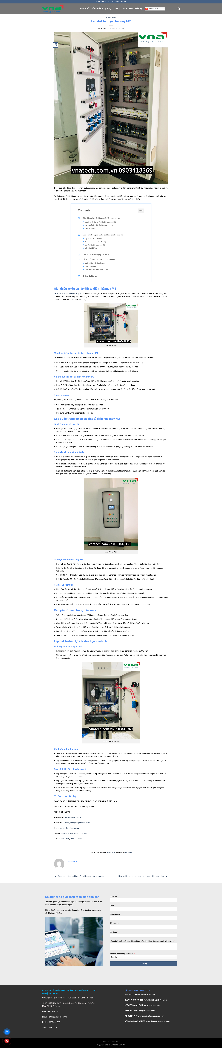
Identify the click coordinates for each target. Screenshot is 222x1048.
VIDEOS (117, 9)
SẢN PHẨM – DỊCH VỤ (101, 9)
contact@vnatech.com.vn (57, 1017)
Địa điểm (114, 932)
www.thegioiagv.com (152, 1005)
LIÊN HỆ (138, 9)
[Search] (179, 8)
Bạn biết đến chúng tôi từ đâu (122, 954)
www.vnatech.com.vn (73, 817)
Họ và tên (114, 896)
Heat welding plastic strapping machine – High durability (141, 876)
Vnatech (122, 28)
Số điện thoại (116, 914)
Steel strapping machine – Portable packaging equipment (81, 876)
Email (113, 905)
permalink (128, 852)
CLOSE (141, 210)
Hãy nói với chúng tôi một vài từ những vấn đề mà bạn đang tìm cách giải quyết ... (142, 941)
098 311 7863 (76, 839)
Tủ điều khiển (111, 18)
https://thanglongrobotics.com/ (77, 823)
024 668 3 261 (63, 839)
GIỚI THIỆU (128, 9)
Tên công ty (115, 923)
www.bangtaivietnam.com (144, 1011)
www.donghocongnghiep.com (158, 1021)
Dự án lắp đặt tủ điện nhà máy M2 (68, 293)
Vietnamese (153, 8)
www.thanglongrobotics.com (155, 1000)
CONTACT (106, 1041)
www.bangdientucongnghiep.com (150, 1016)
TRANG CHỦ (83, 9)
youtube (115, 1041)
